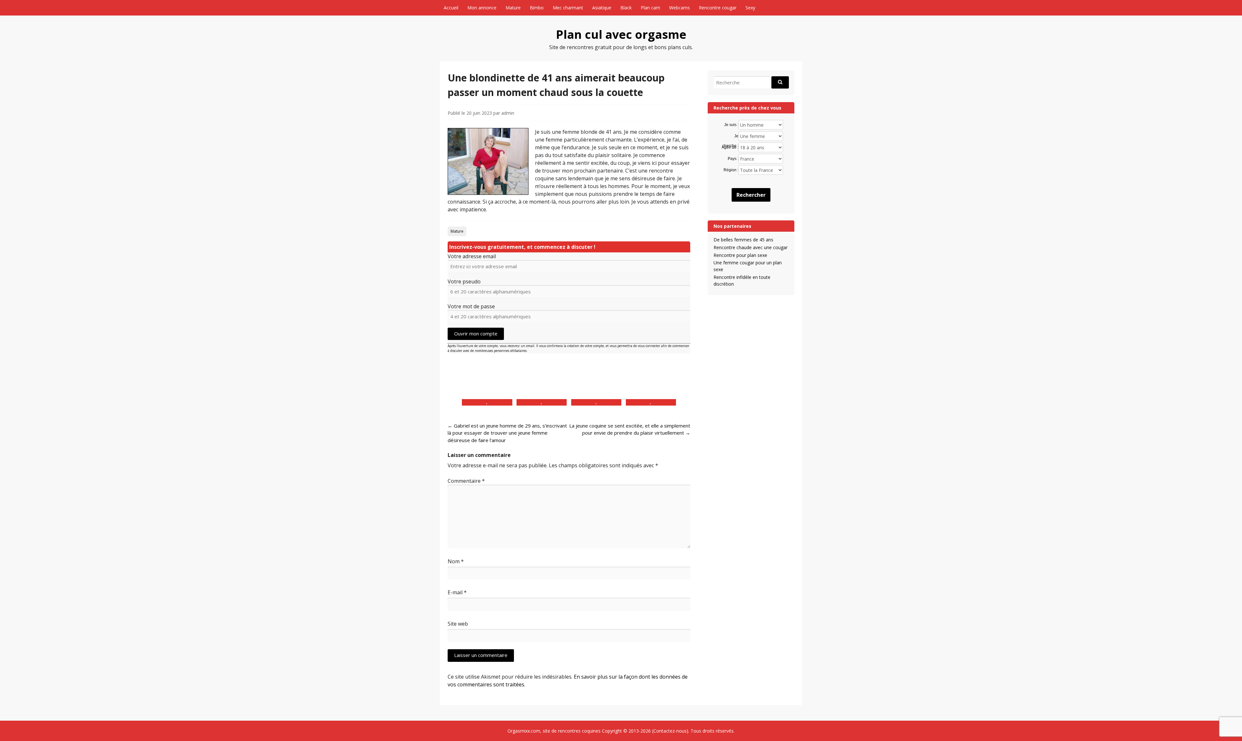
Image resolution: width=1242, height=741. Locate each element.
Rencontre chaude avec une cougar (751, 247)
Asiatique (601, 8)
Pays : (733, 158)
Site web (458, 623)
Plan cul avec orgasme (621, 34)
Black (626, 8)
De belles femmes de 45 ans (743, 240)
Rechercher (751, 194)
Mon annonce (481, 8)
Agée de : (730, 147)
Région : (731, 170)
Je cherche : (730, 136)
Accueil (451, 8)
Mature (513, 8)
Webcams (679, 8)
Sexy (750, 8)
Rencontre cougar (717, 8)
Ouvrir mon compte (475, 333)
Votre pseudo (464, 281)
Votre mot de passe (471, 306)
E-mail (457, 592)
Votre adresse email (472, 256)
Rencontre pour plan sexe (740, 255)
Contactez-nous (670, 731)
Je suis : (731, 124)
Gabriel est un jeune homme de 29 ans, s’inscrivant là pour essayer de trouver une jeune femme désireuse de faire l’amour (507, 432)
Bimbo (537, 8)
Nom (456, 561)
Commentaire (466, 480)
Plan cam (650, 8)
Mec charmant (568, 8)
